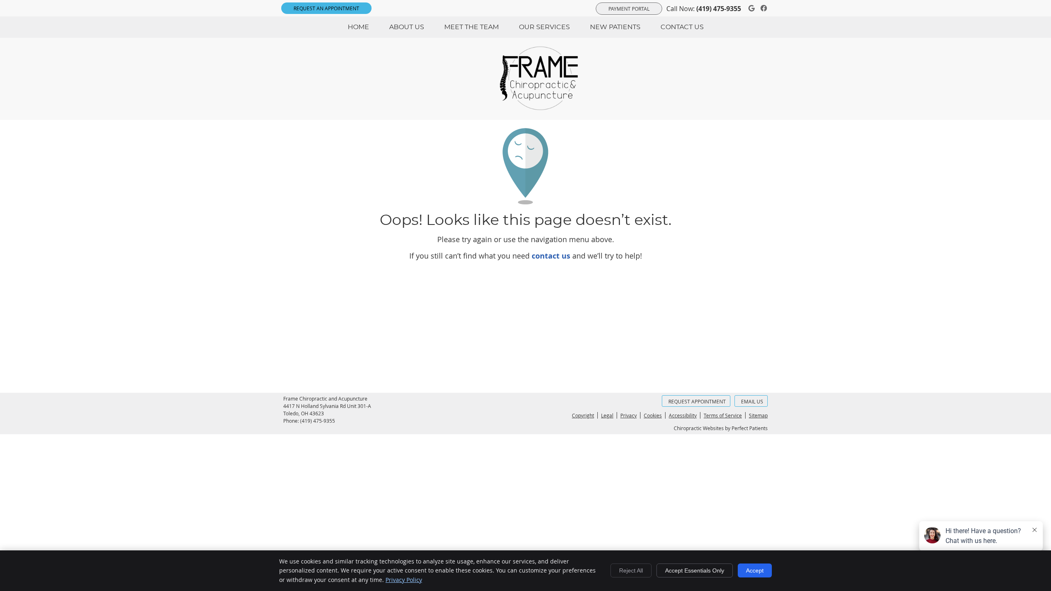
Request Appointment (697, 401)
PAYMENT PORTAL (628, 8)
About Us (406, 27)
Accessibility (683, 415)
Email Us (752, 401)
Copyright (583, 415)
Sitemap (758, 415)
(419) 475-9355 (718, 8)
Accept (755, 570)
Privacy (628, 415)
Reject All (631, 570)
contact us (551, 256)
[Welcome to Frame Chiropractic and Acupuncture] (544, 107)
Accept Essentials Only (694, 570)
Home (358, 27)
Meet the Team (471, 27)
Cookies (653, 415)
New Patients (615, 27)
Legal (607, 415)
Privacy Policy (404, 580)
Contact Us (682, 27)
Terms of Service (723, 415)
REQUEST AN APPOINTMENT (326, 8)
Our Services (544, 27)
